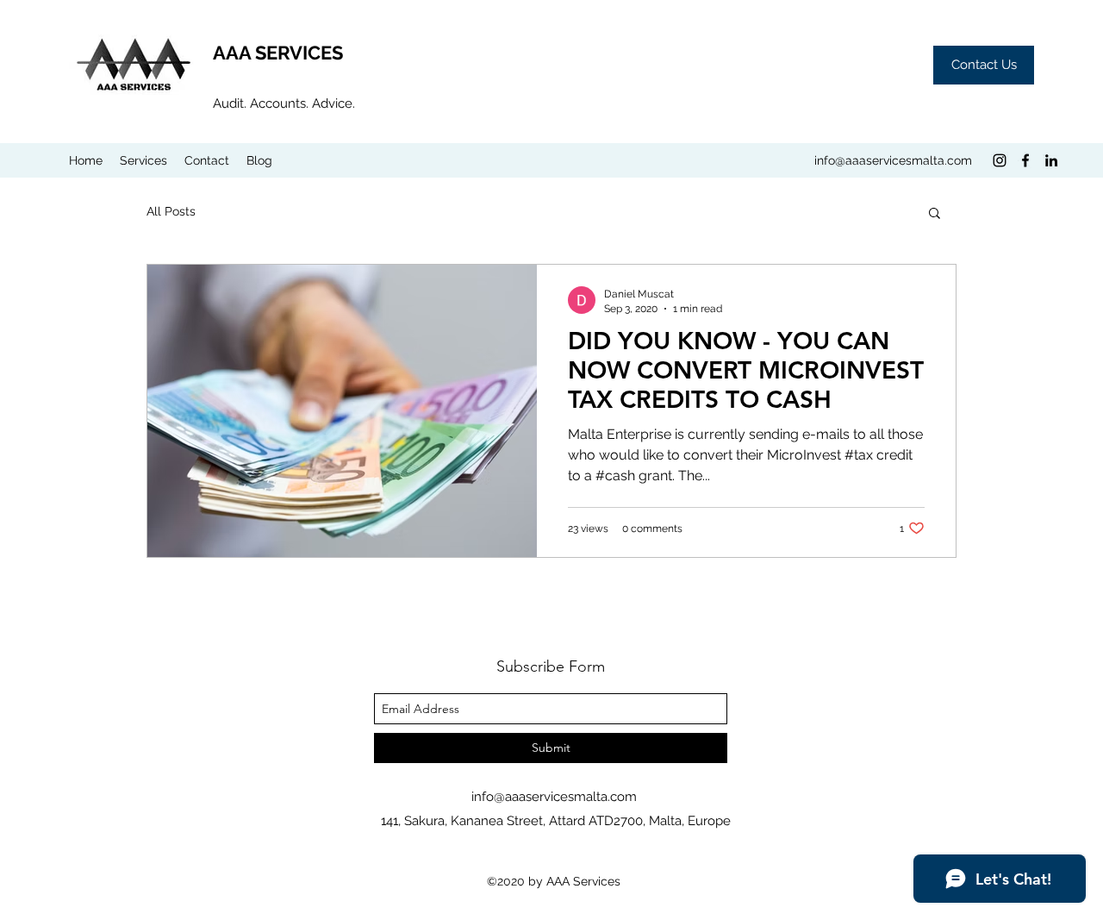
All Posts (171, 211)
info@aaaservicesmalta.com (893, 160)
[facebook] (1025, 160)
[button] (934, 214)
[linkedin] (1051, 160)
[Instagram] (999, 160)
